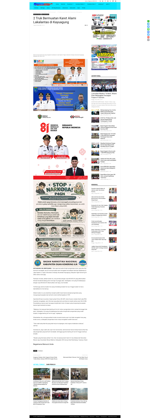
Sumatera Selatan (80, 4)
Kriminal (36, 8)
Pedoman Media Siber (74, 416)
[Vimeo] (113, 1)
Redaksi (97, 416)
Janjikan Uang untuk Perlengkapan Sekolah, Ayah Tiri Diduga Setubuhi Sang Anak (99, 248)
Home (57, 4)
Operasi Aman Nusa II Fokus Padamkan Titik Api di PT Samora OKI (78, 383)
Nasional (63, 4)
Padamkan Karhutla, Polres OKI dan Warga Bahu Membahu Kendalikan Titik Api (79, 402)
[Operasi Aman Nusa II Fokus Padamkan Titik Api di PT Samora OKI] (79, 374)
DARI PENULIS (50, 364)
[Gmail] (148, 37)
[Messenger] (148, 26)
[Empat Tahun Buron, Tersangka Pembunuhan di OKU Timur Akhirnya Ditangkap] (113, 231)
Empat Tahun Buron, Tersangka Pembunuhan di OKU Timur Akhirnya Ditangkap (98, 231)
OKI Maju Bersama (56, 8)
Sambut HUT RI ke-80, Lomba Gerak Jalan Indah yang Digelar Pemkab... (108, 160)
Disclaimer (92, 416)
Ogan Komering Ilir (52, 12)
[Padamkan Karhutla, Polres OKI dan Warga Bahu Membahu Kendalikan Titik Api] (79, 394)
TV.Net (83, 8)
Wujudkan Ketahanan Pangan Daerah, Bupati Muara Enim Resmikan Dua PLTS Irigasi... (107, 145)
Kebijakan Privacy (84, 416)
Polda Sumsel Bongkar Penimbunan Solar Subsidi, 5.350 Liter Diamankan (99, 223)
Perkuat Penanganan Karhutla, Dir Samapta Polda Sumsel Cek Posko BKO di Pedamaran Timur (41, 402)
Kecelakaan (40, 350)
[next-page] (37, 407)
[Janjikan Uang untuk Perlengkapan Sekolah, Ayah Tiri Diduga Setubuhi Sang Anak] (113, 248)
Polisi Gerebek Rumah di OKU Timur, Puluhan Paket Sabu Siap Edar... (98, 239)
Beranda (35, 12)
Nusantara (69, 4)
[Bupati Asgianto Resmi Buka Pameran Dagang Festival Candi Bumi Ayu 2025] (95, 128)
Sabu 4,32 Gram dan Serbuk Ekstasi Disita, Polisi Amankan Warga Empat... (98, 198)
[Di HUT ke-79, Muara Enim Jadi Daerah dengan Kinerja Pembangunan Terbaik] (95, 120)
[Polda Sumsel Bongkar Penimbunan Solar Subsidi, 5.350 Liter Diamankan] (113, 223)
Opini (78, 8)
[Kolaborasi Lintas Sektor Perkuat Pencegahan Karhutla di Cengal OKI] (60, 394)
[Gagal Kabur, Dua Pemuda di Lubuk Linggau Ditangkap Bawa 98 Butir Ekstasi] (113, 215)
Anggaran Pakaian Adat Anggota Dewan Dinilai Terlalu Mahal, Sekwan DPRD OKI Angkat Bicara (45, 358)
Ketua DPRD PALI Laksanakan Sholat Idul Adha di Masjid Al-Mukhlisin (107, 168)
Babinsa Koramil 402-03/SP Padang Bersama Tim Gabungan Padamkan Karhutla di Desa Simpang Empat (60, 383)
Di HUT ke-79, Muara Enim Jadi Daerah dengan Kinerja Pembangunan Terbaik (108, 119)
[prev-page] (34, 407)
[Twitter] (110, 1)
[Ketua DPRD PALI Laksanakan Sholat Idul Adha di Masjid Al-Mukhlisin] (95, 168)
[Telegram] (148, 24)
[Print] (148, 40)
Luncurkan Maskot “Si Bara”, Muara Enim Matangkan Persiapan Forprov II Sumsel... (104, 95)
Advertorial (65, 8)
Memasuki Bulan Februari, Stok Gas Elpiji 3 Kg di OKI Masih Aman (75, 358)
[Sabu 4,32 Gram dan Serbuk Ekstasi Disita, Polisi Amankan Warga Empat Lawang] (113, 199)
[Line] (148, 29)
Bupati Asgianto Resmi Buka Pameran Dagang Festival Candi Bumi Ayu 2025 (108, 127)
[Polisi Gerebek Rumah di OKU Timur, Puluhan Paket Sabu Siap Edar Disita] (113, 240)
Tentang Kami (104, 416)
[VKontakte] (115, 1)
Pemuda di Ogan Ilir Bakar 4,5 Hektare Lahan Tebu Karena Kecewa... (98, 190)
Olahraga (42, 8)
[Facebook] (105, 1)
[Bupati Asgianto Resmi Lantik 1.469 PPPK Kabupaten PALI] (95, 153)
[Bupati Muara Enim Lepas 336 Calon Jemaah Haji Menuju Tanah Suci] (95, 176)
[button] (100, 1)
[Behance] (102, 1)
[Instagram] (108, 1)
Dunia (48, 8)
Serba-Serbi (72, 8)
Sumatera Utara (91, 4)
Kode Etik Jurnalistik (112, 416)
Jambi (107, 4)
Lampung (100, 4)
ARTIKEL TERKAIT (39, 364)
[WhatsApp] (148, 21)
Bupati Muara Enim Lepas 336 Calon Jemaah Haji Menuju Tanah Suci (107, 176)
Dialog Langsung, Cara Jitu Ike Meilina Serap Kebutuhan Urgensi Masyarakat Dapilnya (108, 111)
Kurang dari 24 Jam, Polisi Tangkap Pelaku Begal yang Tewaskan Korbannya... (99, 207)
